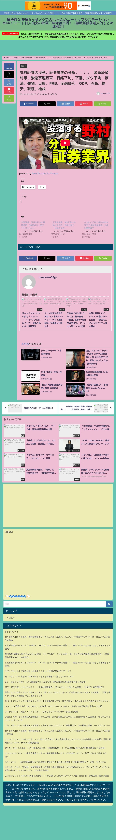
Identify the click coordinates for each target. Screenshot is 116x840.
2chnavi (9, 532)
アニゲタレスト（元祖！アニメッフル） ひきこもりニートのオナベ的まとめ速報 (41, 712)
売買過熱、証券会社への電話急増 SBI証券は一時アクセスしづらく (33, 225)
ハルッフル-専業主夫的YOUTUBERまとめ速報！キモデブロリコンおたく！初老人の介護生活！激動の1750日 (53, 706)
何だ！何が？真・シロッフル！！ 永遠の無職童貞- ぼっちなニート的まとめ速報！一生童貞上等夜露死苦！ (55, 687)
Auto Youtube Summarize (45, 173)
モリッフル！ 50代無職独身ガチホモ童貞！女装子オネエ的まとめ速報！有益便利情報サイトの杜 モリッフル (55, 762)
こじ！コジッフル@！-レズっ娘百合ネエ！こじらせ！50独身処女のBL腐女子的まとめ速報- (45, 682)
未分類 (23, 66)
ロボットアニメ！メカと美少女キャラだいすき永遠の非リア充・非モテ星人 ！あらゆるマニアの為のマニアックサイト (57, 701)
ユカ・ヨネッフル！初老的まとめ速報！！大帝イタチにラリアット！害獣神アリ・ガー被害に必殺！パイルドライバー (57, 725)
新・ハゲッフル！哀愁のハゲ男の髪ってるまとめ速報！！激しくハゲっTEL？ (39, 677)
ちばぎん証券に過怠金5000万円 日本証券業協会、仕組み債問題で (96, 225)
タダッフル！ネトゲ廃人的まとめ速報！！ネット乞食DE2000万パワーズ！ (38, 671)
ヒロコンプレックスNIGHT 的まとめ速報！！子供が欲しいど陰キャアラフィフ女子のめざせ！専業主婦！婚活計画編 (57, 776)
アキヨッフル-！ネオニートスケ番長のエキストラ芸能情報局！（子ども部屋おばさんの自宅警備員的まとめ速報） (56, 748)
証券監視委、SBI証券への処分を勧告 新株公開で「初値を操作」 (64, 225)
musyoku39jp (106, 93)
